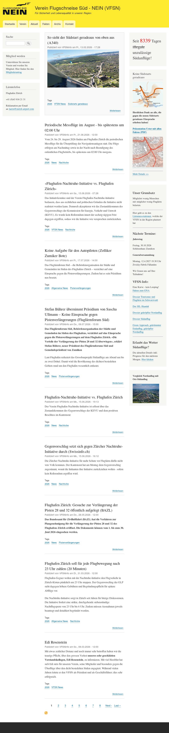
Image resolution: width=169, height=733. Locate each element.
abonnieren (46, 713)
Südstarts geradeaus (78, 103)
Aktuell (34, 24)
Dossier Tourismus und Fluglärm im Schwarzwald (145, 298)
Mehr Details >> (141, 174)
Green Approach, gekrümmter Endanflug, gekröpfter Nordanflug (147, 328)
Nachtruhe (64, 162)
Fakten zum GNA (141, 290)
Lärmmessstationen (142, 216)
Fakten (46, 24)
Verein (22, 24)
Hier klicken (147, 359)
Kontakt (69, 24)
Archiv (57, 24)
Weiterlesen (115, 110)
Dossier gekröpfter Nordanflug (147, 312)
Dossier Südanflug (141, 318)
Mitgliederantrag (14, 72)
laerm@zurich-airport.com (21, 108)
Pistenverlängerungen (80, 288)
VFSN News (60, 103)
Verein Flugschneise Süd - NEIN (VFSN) (77, 7)
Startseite (10, 24)
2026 (49, 103)
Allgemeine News (59, 288)
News (54, 162)
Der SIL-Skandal (141, 306)
